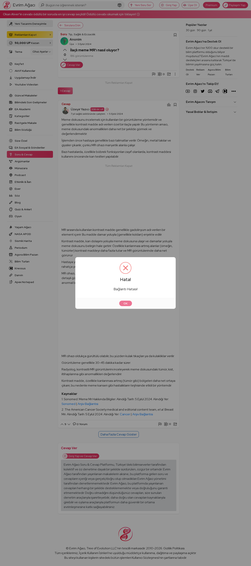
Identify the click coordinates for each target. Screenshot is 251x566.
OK (126, 303)
